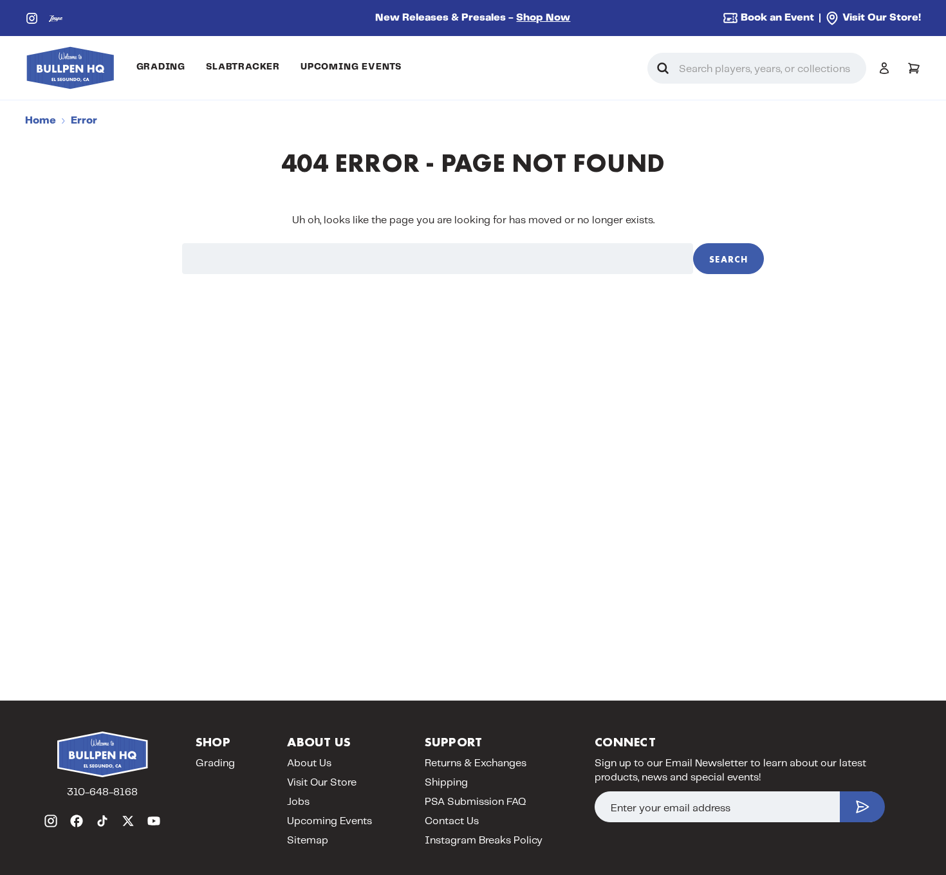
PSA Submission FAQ (475, 802)
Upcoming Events (351, 66)
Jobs (298, 802)
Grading (161, 66)
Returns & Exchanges (475, 763)
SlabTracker (243, 66)
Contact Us (452, 821)
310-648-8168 (102, 792)
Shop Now (543, 18)
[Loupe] (55, 18)
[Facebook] (76, 821)
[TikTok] (102, 821)
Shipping (446, 783)
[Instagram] (32, 18)
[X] (128, 821)
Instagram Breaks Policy (484, 840)
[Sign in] (884, 68)
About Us (309, 763)
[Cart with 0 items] (913, 68)
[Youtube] (154, 821)
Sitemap (307, 840)
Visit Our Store (322, 783)
